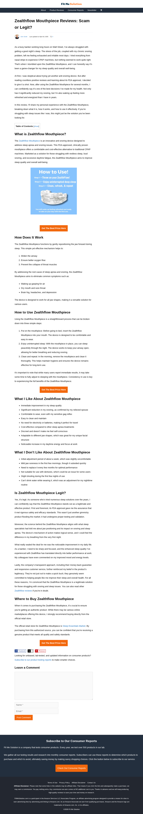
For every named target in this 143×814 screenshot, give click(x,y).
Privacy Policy (64, 783)
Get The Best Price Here (54, 228)
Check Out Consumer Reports (71, 768)
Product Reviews (57, 10)
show (36, 126)
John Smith (23, 36)
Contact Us (91, 783)
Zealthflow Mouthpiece (29, 141)
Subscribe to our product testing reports (33, 660)
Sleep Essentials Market (74, 626)
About (43, 10)
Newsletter (92, 10)
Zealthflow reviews (23, 590)
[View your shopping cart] (101, 10)
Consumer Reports (76, 10)
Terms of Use (52, 783)
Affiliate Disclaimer (78, 783)
